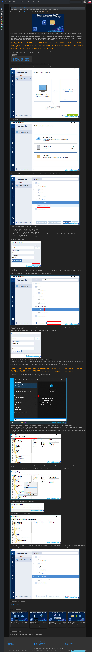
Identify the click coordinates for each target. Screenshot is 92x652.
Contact (66, 644)
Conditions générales (10, 644)
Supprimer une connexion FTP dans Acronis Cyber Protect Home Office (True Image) (21, 60)
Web (2, 27)
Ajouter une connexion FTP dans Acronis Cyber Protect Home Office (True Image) (20, 57)
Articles (2, 9)
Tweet (17, 604)
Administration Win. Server (41, 641)
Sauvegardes (2, 19)
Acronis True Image (25, 11)
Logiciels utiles (9, 641)
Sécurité (2, 22)
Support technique (69, 643)
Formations (17, 2)
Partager (12, 604)
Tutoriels (24, 2)
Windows (2, 29)
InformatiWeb (7, 2)
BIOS (2, 11)
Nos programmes (9, 643)
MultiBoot (2, 16)
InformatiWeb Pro (33, 2)
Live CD (2, 14)
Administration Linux (40, 643)
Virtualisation (2, 24)
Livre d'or (67, 641)
